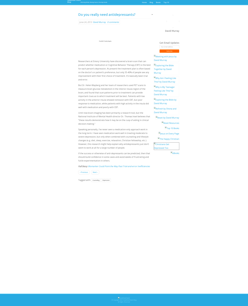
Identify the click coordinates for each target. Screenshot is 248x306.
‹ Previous (84, 172)
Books (158, 2)
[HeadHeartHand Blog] (73, 1)
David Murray (99, 22)
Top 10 (166, 2)
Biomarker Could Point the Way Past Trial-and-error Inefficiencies (119, 166)
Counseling (96, 180)
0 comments (113, 22)
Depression (106, 180)
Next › (95, 172)
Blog (151, 2)
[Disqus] (114, 208)
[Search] (177, 2)
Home (144, 2)
